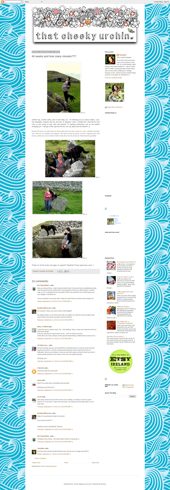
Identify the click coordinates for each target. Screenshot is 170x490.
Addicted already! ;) (123, 307)
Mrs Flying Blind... (43, 285)
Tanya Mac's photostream (117, 222)
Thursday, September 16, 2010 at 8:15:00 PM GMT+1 (55, 442)
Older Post (95, 463)
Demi (39, 380)
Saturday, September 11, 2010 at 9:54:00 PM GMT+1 (55, 390)
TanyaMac (42, 271)
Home (66, 463)
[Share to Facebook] (65, 271)
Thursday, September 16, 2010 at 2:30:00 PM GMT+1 (55, 429)
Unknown (40, 368)
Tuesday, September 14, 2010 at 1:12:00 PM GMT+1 (55, 407)
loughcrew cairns (80, 131)
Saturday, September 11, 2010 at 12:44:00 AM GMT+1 (55, 320)
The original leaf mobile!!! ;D (126, 262)
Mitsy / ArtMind (42, 327)
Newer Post (36, 463)
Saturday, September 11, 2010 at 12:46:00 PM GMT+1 (55, 361)
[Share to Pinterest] (68, 271)
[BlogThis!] (61, 271)
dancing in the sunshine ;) (115, 336)
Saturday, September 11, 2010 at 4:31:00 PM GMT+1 (55, 374)
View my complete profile (113, 78)
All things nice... (42, 345)
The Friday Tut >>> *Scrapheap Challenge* (125, 322)
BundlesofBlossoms (44, 308)
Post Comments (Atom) (49, 466)
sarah (39, 397)
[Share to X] (63, 271)
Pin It (83, 113)
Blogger (103, 484)
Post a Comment (40, 458)
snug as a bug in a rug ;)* (125, 277)
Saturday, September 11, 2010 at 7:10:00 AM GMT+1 (55, 338)
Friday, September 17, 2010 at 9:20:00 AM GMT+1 (54, 454)
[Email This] (58, 271)
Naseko (88, 484)
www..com (114, 216)
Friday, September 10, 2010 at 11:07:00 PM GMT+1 (54, 301)
